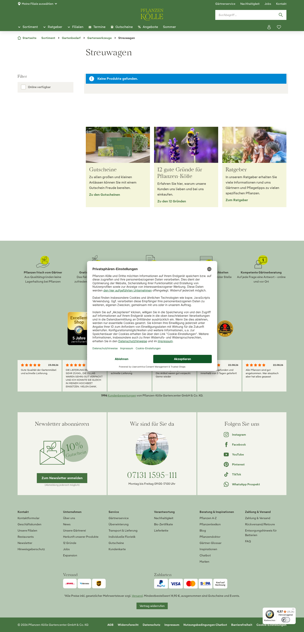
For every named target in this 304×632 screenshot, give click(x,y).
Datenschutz (151, 625)
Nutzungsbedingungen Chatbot (205, 625)
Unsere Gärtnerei (74, 530)
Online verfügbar (39, 87)
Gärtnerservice (225, 4)
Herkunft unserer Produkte (80, 537)
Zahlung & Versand (257, 518)
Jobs (268, 4)
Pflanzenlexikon (210, 524)
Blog (203, 530)
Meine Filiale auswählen (37, 4)
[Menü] (293, 610)
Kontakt (281, 4)
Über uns (69, 518)
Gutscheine (116, 543)
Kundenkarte (117, 549)
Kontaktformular (28, 518)
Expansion (70, 555)
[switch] (285, 619)
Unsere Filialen (27, 530)
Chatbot (205, 555)
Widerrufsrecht (128, 625)
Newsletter (25, 543)
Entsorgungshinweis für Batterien (261, 533)
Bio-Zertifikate (163, 524)
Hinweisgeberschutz (31, 549)
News (67, 524)
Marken (204, 561)
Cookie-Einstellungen (271, 625)
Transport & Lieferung (123, 530)
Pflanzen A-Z (208, 518)
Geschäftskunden (29, 524)
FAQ (248, 541)
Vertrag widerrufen (152, 606)
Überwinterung (119, 524)
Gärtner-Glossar (210, 543)
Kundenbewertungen (122, 395)
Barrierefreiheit (241, 625)
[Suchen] (280, 15)
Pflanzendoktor (210, 537)
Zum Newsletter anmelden (62, 478)
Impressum (171, 625)
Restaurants (26, 537)
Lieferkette (161, 530)
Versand (137, 596)
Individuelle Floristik (122, 537)
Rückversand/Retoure (260, 524)
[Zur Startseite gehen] (152, 14)
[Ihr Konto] (269, 27)
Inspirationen (208, 549)
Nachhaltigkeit (250, 4)
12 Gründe (69, 543)
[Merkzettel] (279, 27)
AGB (110, 625)
